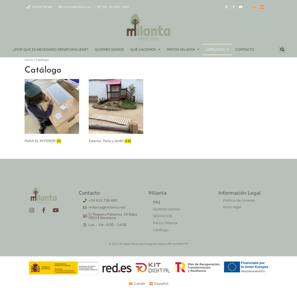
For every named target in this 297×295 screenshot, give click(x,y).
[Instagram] (226, 7)
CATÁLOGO (215, 49)
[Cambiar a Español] (262, 7)
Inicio (29, 60)
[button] (282, 49)
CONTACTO (244, 49)
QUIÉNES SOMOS (109, 49)
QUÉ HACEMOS (143, 49)
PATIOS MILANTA (181, 49)
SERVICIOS (162, 216)
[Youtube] (241, 7)
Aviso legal (232, 207)
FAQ (156, 202)
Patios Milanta (165, 223)
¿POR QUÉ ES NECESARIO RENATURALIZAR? (50, 49)
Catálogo (161, 230)
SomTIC (183, 243)
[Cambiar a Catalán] (254, 7)
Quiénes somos (166, 209)
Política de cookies (239, 200)
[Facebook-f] (233, 7)
